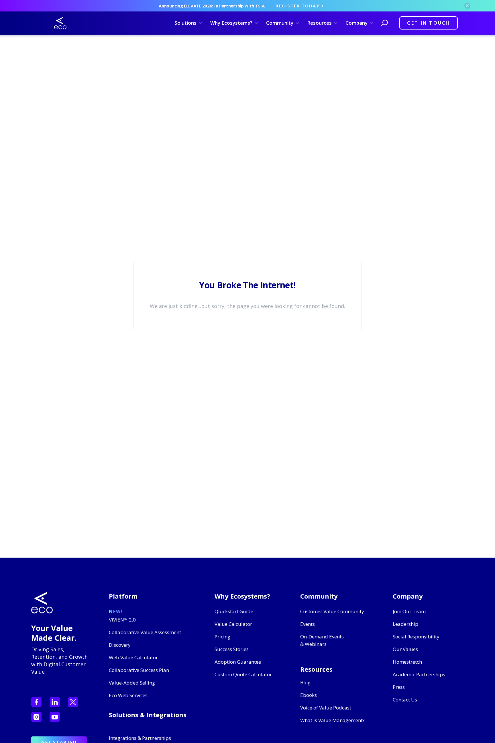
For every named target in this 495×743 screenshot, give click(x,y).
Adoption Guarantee (238, 661)
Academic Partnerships (419, 674)
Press (399, 687)
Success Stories (232, 649)
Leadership (405, 624)
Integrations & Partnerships (140, 738)
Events (307, 624)
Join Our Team (409, 611)
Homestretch (407, 661)
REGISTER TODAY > (300, 6)
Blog (305, 682)
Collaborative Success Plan (139, 670)
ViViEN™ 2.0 (122, 619)
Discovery (120, 645)
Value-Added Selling (132, 682)
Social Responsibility (416, 636)
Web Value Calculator (133, 657)
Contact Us (405, 699)
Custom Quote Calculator (243, 674)
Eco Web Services (128, 695)
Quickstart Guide (234, 611)
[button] (187, 22)
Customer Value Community (332, 611)
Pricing (222, 636)
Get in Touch (428, 23)
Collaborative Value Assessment (145, 632)
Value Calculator (233, 624)
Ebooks (308, 695)
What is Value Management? (332, 720)
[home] (60, 23)
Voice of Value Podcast (325, 707)
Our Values (405, 649)
